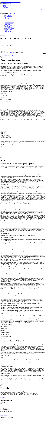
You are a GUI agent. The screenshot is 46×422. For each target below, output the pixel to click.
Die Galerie (5, 6)
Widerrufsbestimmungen (5, 55)
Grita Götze (7, 19)
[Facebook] (45, 9)
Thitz (6, 30)
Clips (42, 9)
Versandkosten (11, 52)
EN (2, 1)
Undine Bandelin (8, 16)
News (4, 8)
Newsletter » (2, 35)
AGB (12, 55)
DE (1, 1)
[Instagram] (44, 9)
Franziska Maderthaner (9, 22)
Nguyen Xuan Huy (9, 25)
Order (44, 53)
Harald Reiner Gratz (9, 18)
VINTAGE (7, 32)
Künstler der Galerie (12, 13)
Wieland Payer (8, 26)
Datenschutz (7, 420)
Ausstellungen (5, 7)
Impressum (2, 420)
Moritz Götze (7, 20)
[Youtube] (43, 9)
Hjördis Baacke (8, 15)
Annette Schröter (8, 29)
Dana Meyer (7, 24)
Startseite (4, 5)
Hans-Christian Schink (9, 28)
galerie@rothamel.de (4, 415)
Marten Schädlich (8, 27)
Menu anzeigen (8, 3)
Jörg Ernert (7, 17)
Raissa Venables (8, 31)
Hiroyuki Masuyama (9, 23)
